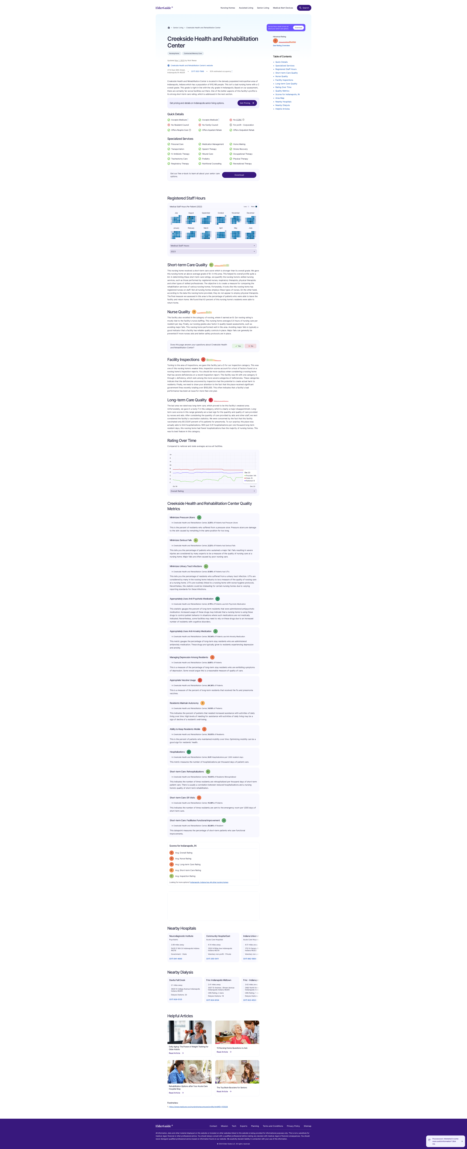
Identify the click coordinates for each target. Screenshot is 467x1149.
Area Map (279, 98)
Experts (243, 1126)
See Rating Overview (281, 45)
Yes (239, 346)
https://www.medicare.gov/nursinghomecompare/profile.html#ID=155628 (198, 1107)
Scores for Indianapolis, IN (287, 94)
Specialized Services (284, 65)
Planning (255, 1126)
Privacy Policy (293, 1126)
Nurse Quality (281, 76)
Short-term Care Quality (286, 73)
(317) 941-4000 (175, 959)
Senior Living (263, 8)
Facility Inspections (284, 80)
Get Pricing (245, 103)
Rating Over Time (283, 87)
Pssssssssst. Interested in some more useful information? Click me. (445, 1141)
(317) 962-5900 (249, 959)
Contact (213, 1126)
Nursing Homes (228, 8)
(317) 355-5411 (212, 959)
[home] (164, 8)
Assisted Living (246, 8)
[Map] (213, 906)
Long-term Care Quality (286, 83)
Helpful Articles (282, 109)
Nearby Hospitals (283, 101)
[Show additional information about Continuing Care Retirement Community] (243, 120)
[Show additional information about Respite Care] (190, 129)
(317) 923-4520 (249, 1000)
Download (298, 27)
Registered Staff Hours (285, 69)
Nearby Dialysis (282, 105)
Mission (224, 1126)
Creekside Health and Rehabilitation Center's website (192, 65)
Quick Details (281, 62)
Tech (234, 1126)
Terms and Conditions (273, 1126)
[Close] (462, 1141)
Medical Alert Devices (283, 8)
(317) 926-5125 (175, 999)
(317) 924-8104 (212, 1000)
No (252, 346)
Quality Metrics (282, 91)
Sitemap (307, 1126)
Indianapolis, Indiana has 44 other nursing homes (209, 882)
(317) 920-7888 (197, 71)
